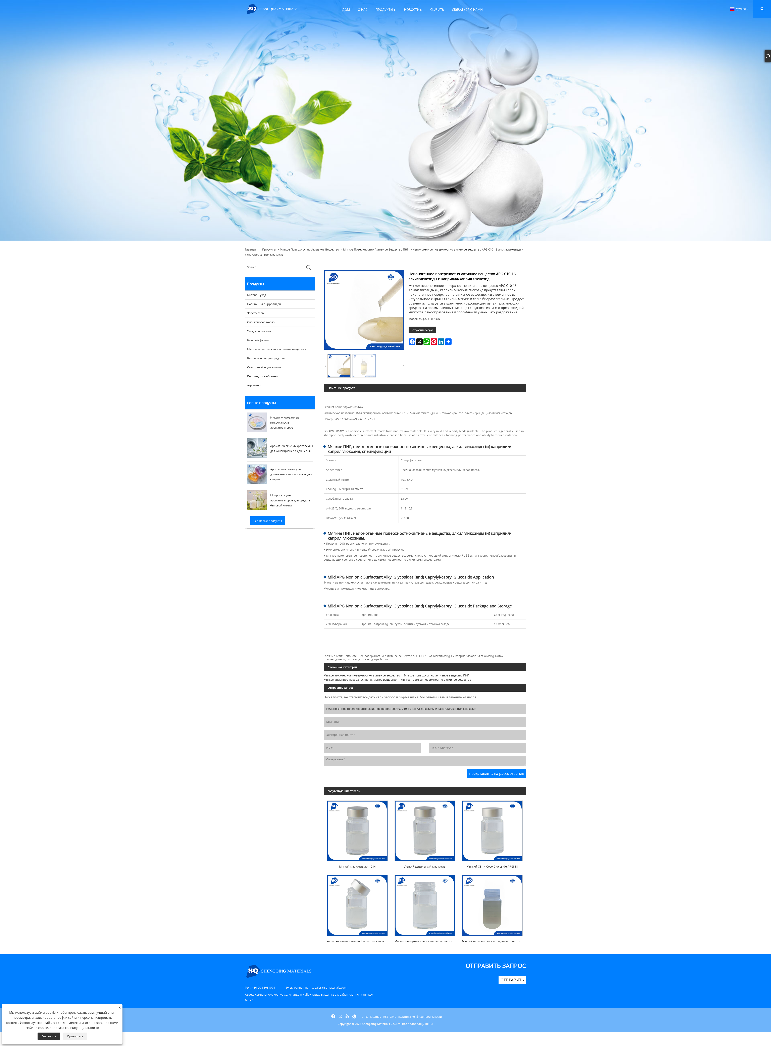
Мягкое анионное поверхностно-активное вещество (360, 679)
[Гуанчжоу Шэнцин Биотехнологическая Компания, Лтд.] (272, 9)
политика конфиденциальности (420, 1017)
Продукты (269, 249)
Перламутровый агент (262, 376)
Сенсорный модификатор (264, 367)
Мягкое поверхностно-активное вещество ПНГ (375, 249)
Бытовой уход (256, 295)
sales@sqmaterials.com (331, 987)
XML (393, 1017)
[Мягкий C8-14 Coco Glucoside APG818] (492, 829)
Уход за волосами (259, 331)
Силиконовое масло (260, 322)
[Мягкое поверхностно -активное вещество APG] (425, 904)
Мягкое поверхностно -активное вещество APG (427, 941)
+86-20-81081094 (263, 987)
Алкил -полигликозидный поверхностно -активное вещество (359, 941)
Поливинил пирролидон (264, 304)
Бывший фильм (258, 340)
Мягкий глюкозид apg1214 (357, 866)
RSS (385, 1017)
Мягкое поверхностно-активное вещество (309, 249)
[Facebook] (333, 1016)
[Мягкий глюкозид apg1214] (357, 829)
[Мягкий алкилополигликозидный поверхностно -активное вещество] (492, 904)
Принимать (75, 1036)
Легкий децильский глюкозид (424, 866)
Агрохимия (254, 385)
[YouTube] (347, 1016)
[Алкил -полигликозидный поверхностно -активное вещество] (357, 904)
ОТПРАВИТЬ (512, 980)
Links (364, 1017)
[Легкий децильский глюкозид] (425, 829)
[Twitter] (340, 1016)
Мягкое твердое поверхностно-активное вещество (436, 679)
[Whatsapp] (354, 1016)
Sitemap (375, 1017)
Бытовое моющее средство (266, 358)
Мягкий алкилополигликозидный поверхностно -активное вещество (494, 941)
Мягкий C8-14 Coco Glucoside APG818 (492, 866)
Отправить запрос (422, 330)
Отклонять (49, 1036)
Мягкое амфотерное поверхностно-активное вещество (362, 675)
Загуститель (255, 313)
